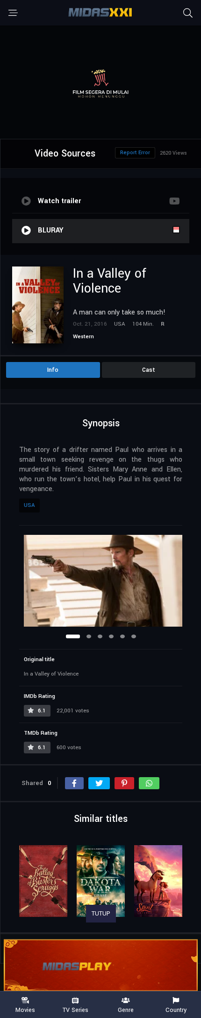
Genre (126, 1009)
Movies (25, 1009)
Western (83, 337)
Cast (148, 370)
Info (52, 370)
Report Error (135, 152)
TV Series (75, 1009)
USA (29, 505)
